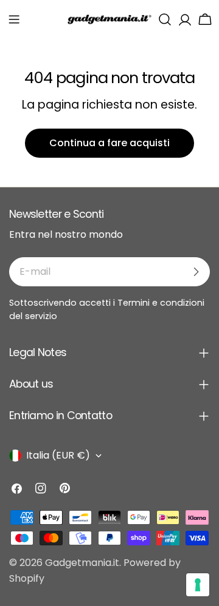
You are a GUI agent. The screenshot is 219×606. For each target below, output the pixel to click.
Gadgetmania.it (82, 563)
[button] (14, 19)
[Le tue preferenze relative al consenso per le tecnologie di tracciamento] (197, 584)
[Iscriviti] (196, 271)
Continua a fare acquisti (109, 143)
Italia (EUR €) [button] (58, 455)
